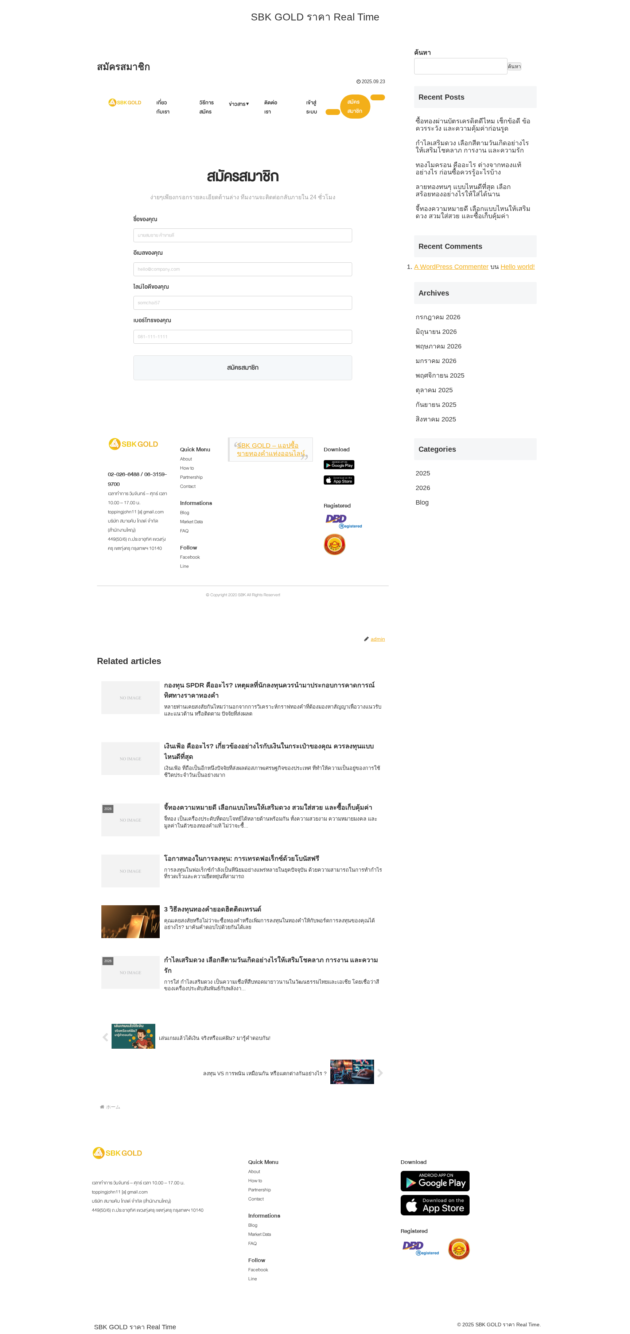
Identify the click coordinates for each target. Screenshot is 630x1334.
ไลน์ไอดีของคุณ (151, 287)
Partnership (191, 477)
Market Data (191, 522)
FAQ (184, 531)
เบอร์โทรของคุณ (152, 320)
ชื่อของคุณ (145, 219)
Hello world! (518, 266)
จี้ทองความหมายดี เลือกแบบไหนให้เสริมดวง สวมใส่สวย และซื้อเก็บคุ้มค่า (473, 212)
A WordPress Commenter (451, 266)
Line (184, 566)
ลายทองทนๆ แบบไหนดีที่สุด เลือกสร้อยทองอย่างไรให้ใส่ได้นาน (463, 190)
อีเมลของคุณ (148, 253)
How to (187, 468)
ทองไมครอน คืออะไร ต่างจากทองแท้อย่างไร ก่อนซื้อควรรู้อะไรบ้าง (468, 168)
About (186, 459)
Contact (187, 486)
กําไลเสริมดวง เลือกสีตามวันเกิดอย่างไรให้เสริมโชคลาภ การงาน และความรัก (472, 146)
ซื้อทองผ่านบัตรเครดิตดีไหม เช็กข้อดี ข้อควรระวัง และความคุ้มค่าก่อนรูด (473, 124)
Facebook (190, 557)
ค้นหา (422, 52)
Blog (184, 513)
